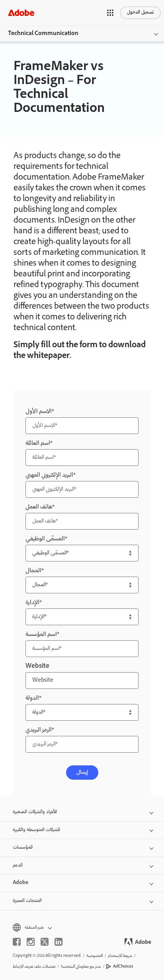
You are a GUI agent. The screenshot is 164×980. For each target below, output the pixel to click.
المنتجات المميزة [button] (27, 901)
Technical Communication (43, 33)
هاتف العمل (38, 507)
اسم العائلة (37, 443)
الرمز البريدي (38, 730)
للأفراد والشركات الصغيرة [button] (35, 812)
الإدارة (32, 603)
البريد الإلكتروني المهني (49, 475)
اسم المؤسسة (41, 635)
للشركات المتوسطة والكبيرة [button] (36, 830)
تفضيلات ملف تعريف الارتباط (34, 966)
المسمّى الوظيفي (45, 539)
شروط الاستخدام (120, 956)
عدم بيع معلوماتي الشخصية (81, 966)
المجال (33, 571)
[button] (110, 12)
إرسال (82, 772)
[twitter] (45, 942)
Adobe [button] (20, 883)
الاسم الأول (38, 412)
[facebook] (17, 942)
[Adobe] (21, 12)
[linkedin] (58, 942)
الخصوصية (94, 956)
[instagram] (31, 942)
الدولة (32, 698)
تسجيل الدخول (140, 12)
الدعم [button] (18, 865)
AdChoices (123, 966)
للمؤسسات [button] (23, 847)
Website (37, 666)
